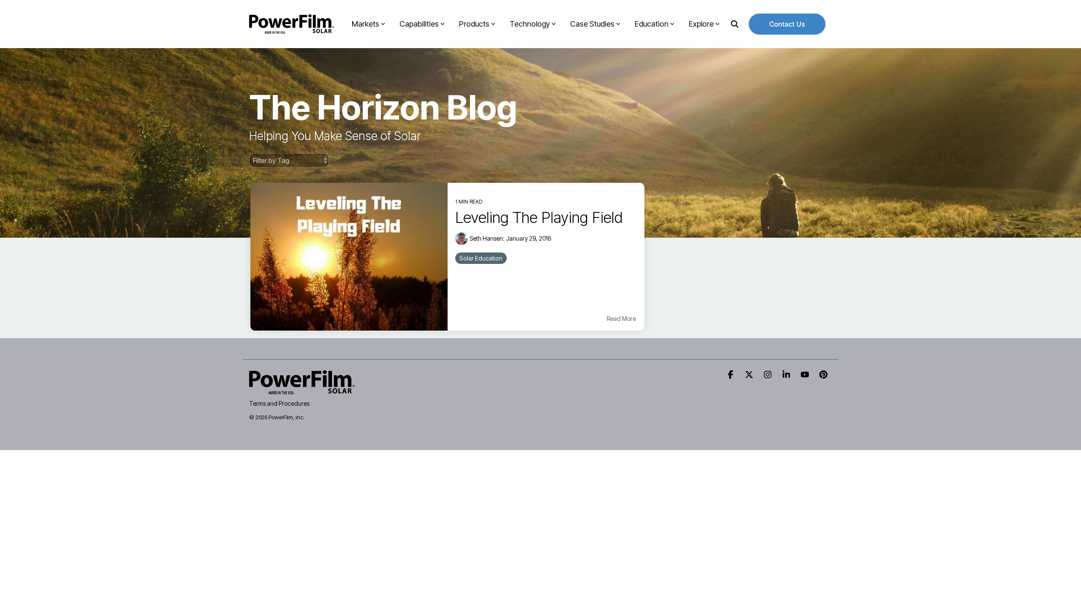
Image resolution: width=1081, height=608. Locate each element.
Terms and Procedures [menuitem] (279, 403)
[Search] (734, 24)
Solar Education (480, 258)
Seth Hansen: (488, 238)
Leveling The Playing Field (539, 217)
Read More (621, 318)
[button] (731, 374)
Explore (701, 23)
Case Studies (592, 23)
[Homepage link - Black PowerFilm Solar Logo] (302, 389)
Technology (530, 23)
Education (651, 23)
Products (474, 23)
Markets (365, 23)
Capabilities (419, 23)
